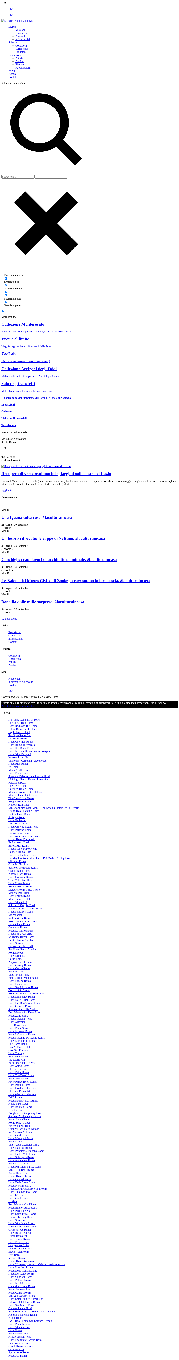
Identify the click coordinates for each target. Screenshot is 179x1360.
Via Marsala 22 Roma (20, 1132)
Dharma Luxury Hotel (20, 1217)
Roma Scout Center (19, 1122)
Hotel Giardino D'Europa (22, 1094)
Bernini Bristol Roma (20, 886)
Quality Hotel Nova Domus (23, 1128)
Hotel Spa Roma (17, 1355)
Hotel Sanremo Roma (20, 1289)
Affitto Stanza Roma (19, 1336)
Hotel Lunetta (16, 1141)
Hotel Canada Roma (19, 1292)
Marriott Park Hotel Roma (22, 795)
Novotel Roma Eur (18, 757)
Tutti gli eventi (9, 618)
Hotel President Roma (20, 1267)
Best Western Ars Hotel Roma (25, 1012)
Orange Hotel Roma (19, 1229)
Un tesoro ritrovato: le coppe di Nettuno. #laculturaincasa (53, 538)
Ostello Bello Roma (19, 870)
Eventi (12, 70)
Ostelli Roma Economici (21, 1346)
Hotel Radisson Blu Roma (22, 725)
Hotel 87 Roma (16, 1194)
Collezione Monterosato (22, 324)
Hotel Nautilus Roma (20, 1147)
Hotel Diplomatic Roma (21, 996)
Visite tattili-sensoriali (14, 418)
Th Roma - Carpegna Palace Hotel (27, 760)
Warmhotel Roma (18, 1056)
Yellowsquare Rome (19, 917)
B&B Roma (15, 1097)
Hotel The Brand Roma (21, 1075)
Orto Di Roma (16, 1109)
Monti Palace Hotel (19, 899)
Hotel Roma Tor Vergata (21, 744)
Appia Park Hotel (18, 1103)
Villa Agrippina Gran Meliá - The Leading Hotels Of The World (43, 807)
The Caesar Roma (18, 1069)
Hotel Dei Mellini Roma (21, 999)
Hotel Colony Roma (19, 965)
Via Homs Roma (17, 738)
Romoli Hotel (15, 952)
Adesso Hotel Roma (19, 873)
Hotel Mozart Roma (19, 1163)
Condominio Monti (19, 990)
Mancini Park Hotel (19, 892)
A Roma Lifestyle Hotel (21, 905)
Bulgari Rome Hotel (19, 801)
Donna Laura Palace (19, 832)
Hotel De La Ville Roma (21, 1154)
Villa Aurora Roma (18, 823)
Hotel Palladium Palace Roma (24, 1166)
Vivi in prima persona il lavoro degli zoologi (25, 361)
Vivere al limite (15, 339)
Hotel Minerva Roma (20, 1031)
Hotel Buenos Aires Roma (22, 1207)
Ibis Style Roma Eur (19, 735)
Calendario (14, 635)
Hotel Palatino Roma (19, 829)
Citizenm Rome (17, 861)
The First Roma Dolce (20, 1248)
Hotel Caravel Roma (19, 1179)
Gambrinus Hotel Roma (21, 1286)
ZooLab (19, 61)
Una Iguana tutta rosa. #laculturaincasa (36, 517)
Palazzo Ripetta (17, 782)
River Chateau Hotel (19, 1125)
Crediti (12, 684)
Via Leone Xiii (16, 1059)
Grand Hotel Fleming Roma (23, 810)
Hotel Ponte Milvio (19, 1324)
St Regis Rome (16, 817)
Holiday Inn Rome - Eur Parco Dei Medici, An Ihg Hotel (39, 858)
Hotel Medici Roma (19, 1283)
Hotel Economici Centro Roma (25, 1339)
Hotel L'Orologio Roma (21, 1034)
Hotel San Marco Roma (21, 1305)
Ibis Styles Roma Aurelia (22, 949)
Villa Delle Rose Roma (21, 1169)
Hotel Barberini (17, 820)
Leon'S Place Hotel (19, 1047)
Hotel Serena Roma (19, 1119)
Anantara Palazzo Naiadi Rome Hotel (29, 776)
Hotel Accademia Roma (21, 1160)
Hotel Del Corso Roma (21, 1273)
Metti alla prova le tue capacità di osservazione (27, 390)
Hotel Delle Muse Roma (21, 1182)
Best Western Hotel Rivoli (22, 1204)
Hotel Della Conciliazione (22, 1270)
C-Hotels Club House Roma (24, 1302)
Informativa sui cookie (20, 681)
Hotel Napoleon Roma (20, 911)
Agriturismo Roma (18, 1352)
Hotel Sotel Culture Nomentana (25, 1298)
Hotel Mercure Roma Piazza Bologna (29, 751)
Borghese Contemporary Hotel (25, 1113)
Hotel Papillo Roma (19, 1084)
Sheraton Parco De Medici (23, 1009)
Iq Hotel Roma (16, 1257)
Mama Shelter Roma (19, 769)
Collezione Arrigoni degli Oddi (29, 368)
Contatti (12, 77)
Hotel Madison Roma (20, 1018)
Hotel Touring (16, 1053)
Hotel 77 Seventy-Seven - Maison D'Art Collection (36, 1264)
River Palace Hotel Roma (22, 1081)
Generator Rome (17, 927)
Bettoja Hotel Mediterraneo (23, 977)
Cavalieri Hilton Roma (20, 788)
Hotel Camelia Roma (20, 1006)
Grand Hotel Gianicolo (21, 1261)
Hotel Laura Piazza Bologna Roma (27, 1188)
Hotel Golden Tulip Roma (22, 1087)
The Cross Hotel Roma (21, 798)
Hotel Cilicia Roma (19, 924)
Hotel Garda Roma (18, 1135)
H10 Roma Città (17, 1024)
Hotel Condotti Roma (20, 1276)
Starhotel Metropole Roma (23, 867)
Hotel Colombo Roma (20, 741)
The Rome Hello (17, 1043)
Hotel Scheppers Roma (21, 1157)
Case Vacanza (16, 1349)
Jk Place (12, 1201)
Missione (20, 29)
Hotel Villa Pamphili (19, 754)
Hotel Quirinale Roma (20, 877)
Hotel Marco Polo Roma (21, 1040)
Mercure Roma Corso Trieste (24, 889)
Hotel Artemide (16, 1021)
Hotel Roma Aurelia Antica (23, 1100)
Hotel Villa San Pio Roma (22, 1191)
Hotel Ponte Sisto (18, 1028)
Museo (12, 26)
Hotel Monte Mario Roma (22, 848)
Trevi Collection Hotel (20, 880)
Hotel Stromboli (17, 1220)
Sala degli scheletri (18, 383)
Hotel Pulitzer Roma (19, 1279)
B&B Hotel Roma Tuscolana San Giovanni (32, 1311)
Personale (20, 36)
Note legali (14, 678)
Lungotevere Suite (18, 1245)
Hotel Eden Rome (18, 773)
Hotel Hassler (15, 971)
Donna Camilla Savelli (20, 946)
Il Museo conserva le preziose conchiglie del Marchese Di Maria (36, 331)
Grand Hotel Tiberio (19, 1176)
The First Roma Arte (19, 1091)
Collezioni (21, 45)
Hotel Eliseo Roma (18, 1242)
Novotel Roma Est (18, 804)
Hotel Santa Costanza (20, 933)
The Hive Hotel (17, 785)
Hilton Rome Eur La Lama (23, 729)
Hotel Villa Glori (17, 902)
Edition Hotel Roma (19, 814)
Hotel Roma (15, 1330)
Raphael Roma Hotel (20, 851)
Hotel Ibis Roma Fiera (20, 747)
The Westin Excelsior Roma (23, 1144)
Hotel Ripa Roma (18, 763)
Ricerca (19, 64)
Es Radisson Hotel (18, 842)
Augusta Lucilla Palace (21, 962)
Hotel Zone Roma (18, 1015)
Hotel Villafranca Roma (21, 1223)
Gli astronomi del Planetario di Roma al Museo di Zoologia (36, 397)
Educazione (14, 55)
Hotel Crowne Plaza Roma (23, 826)
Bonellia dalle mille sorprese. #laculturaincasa (42, 602)
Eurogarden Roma (18, 845)
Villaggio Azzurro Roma (21, 1295)
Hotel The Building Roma (22, 854)
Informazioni (15, 638)
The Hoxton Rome (18, 974)
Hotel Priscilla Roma (19, 1185)
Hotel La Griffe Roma (20, 930)
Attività (19, 58)
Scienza (12, 42)
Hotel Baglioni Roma (20, 1106)
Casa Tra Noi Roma (19, 864)
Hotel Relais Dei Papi (20, 1232)
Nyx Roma (14, 1254)
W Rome (13, 766)
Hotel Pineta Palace (19, 883)
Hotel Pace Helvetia (19, 1210)
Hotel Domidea (16, 955)
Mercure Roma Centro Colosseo (26, 792)
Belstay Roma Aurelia (20, 939)
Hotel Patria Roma (18, 1072)
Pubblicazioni (22, 67)
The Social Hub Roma (20, 722)
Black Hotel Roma (18, 1251)
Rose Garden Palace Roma (23, 921)
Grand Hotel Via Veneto (21, 839)
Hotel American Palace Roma (24, 836)
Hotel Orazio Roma (19, 968)
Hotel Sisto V (15, 943)
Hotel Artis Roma (18, 1078)
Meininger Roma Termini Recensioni (28, 779)
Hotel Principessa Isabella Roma (26, 1150)
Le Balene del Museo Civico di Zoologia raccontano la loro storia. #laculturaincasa (75, 580)
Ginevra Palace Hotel (20, 1308)
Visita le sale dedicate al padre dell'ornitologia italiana (30, 376)
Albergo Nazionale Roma (22, 1314)
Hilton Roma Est (17, 1235)
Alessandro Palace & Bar (22, 1226)
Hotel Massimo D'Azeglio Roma (26, 1037)
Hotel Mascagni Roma (20, 1138)
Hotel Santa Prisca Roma (22, 1213)
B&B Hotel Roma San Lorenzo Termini (30, 1320)
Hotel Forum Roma (19, 895)
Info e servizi (22, 39)
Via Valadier (15, 914)
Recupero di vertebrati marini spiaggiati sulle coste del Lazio (56, 473)
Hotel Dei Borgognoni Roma (24, 1002)
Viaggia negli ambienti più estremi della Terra (26, 346)
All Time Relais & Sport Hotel (25, 908)
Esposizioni (21, 32)
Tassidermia (21, 48)
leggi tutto (6, 490)
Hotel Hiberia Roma (19, 980)
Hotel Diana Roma (18, 984)
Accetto (5, 705)
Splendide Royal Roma (21, 936)
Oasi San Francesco (19, 1050)
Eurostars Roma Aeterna (21, 1062)
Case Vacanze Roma (19, 1342)
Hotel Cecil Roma (18, 1198)
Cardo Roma (15, 958)
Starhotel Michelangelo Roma (24, 1116)
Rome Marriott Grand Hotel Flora (27, 993)
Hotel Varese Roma (19, 1239)
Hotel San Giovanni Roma (23, 987)
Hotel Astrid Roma (18, 1065)
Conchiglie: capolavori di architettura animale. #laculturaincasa (59, 559)
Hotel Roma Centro (19, 1333)
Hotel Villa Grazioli (19, 1327)
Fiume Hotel (15, 1317)
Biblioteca (21, 51)
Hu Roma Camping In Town (24, 719)
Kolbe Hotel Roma (18, 1172)
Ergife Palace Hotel (19, 732)
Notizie (12, 73)
